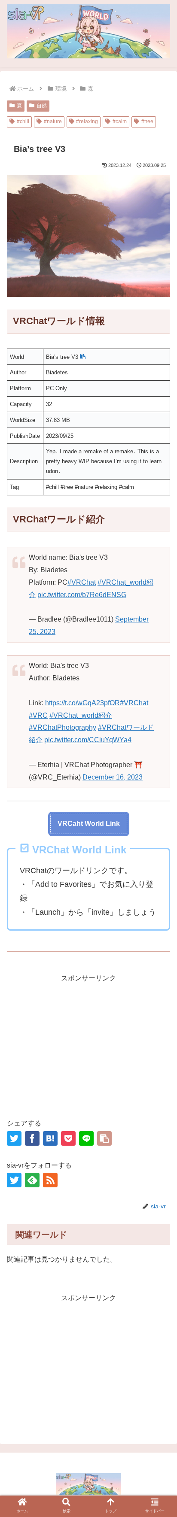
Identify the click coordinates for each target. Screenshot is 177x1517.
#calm (120, 121)
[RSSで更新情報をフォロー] (50, 1180)
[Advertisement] (88, 1045)
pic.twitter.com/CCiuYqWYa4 (87, 739)
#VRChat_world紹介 (80, 715)
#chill (23, 121)
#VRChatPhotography (62, 727)
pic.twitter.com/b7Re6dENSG (81, 594)
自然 (42, 106)
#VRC (38, 715)
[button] (82, 357)
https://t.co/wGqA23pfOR (82, 703)
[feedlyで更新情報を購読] (32, 1180)
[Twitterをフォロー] (14, 1180)
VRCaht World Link (89, 823)
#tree (147, 121)
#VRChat (81, 582)
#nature (53, 121)
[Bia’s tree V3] (50, 1138)
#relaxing (87, 121)
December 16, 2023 (112, 777)
